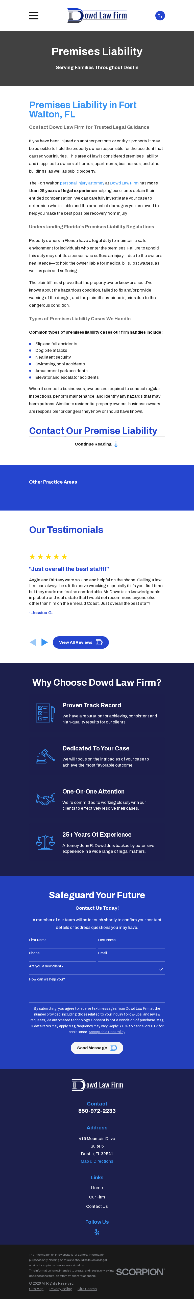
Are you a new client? (46, 966)
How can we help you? (47, 979)
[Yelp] (97, 1232)
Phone (34, 953)
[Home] (97, 15)
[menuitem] (36, 1289)
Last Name (107, 940)
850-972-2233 (97, 1111)
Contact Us (97, 1206)
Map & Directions (97, 1161)
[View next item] (44, 642)
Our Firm (97, 1197)
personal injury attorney (82, 183)
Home (97, 1187)
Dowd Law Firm (124, 183)
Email (102, 953)
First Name (37, 940)
